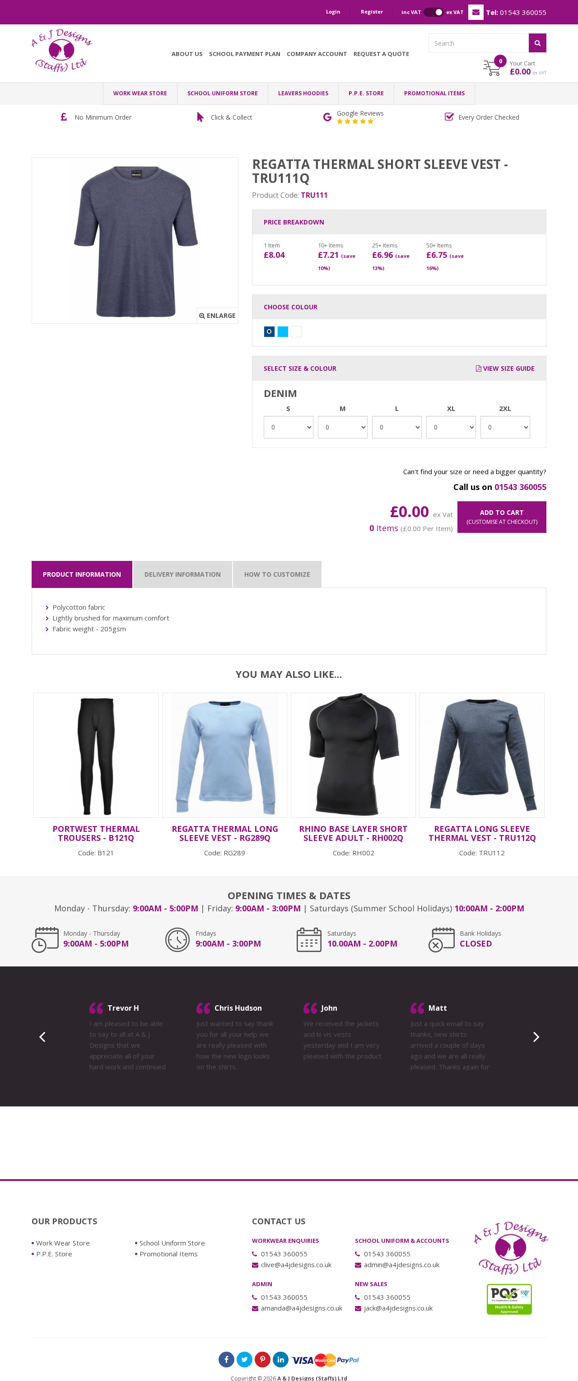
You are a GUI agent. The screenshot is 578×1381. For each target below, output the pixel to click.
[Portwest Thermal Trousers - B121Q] (95, 755)
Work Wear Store (140, 93)
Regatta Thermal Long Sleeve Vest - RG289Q (225, 833)
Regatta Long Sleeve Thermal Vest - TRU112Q (482, 833)
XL (451, 408)
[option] (154, 117)
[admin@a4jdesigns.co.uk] (476, 12)
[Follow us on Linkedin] (281, 1359)
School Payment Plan (244, 54)
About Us (187, 54)
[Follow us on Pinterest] (262, 1359)
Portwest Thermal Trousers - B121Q (96, 833)
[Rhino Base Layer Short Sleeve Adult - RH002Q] (353, 755)
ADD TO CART (501, 517)
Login (333, 11)
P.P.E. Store (366, 93)
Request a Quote (381, 54)
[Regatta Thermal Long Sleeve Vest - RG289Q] (224, 755)
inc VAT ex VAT (432, 12)
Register (372, 11)
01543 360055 (516, 12)
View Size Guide (508, 368)
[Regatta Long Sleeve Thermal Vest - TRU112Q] (482, 755)
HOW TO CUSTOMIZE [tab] (277, 574)
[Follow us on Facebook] (226, 1359)
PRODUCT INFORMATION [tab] (82, 574)
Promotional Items (434, 93)
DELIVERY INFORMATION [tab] (182, 574)
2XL (505, 408)
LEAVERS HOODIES (303, 93)
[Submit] (537, 42)
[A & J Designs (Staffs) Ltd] (62, 50)
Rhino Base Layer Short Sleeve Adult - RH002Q (353, 833)
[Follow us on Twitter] (244, 1359)
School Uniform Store (222, 93)
